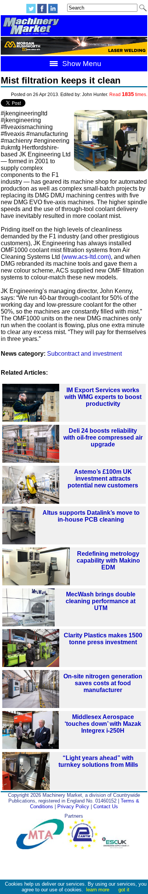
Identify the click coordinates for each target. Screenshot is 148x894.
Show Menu (80, 64)
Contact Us (105, 806)
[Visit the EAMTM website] (84, 847)
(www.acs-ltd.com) (86, 257)
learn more (97, 889)
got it (123, 889)
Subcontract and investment (84, 353)
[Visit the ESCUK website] (116, 847)
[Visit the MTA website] (41, 847)
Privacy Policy (73, 806)
